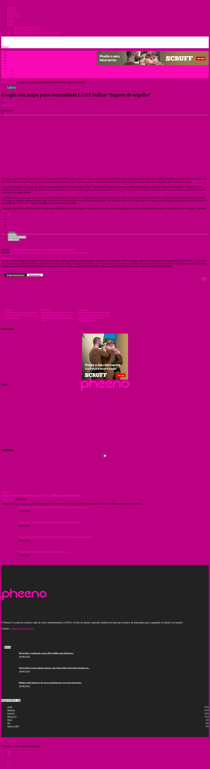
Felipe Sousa (7, 105)
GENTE (11, 10)
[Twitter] (12, 2)
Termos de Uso (45, 39)
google (12, 234)
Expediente (31, 39)
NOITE (11, 21)
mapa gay (13, 239)
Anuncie (20, 39)
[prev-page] (202, 278)
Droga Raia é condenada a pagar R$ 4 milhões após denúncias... (42, 495)
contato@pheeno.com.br (22, 628)
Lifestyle (12, 82)
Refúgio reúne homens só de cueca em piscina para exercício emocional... (50, 522)
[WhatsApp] (39, 120)
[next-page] (205, 278)
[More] (51, 120)
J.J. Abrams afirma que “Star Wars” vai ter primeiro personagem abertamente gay (49, 252)
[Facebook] (3, 2)
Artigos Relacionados (15, 275)
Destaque (8, 310)
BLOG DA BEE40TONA (27, 30)
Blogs (10, 24)
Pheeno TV (12, 716)
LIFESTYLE (13, 16)
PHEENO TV (14, 13)
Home (4, 82)
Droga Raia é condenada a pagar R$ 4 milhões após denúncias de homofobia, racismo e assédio (20, 315)
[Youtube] (16, 2)
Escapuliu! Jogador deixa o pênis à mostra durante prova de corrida (41, 249)
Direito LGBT (13, 726)
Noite (9, 720)
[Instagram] (8, 2)
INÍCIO (11, 7)
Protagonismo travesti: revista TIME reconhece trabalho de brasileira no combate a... (56, 537)
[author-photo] (8, 255)
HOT (10, 19)
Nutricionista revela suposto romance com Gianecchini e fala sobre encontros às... (54, 507)
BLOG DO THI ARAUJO (27, 27)
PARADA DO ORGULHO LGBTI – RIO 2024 (37, 32)
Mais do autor (35, 275)
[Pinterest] (28, 120)
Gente (9, 707)
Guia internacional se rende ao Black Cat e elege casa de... (44, 551)
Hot (8, 723)
